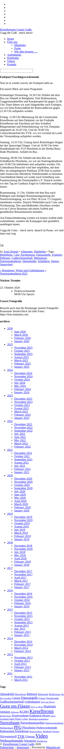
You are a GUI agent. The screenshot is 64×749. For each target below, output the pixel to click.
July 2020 (19, 491)
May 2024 (20, 385)
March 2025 (21, 360)
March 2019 (21, 532)
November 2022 (23, 427)
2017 (10, 568)
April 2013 (20, 663)
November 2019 (23, 520)
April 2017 (20, 577)
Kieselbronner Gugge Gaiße (18, 744)
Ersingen (57, 254)
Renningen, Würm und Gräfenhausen (22, 270)
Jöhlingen (15, 712)
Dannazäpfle (43, 254)
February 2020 (22, 507)
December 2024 (23, 373)
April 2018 (20, 558)
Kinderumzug (5, 716)
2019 (10, 513)
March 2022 (21, 443)
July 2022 (19, 433)
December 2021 (23, 453)
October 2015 (22, 619)
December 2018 (23, 545)
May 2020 (20, 497)
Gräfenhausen (32, 701)
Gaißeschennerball (22, 257)
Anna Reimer (10, 251)
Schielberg (44, 261)
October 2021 (22, 456)
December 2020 (23, 478)
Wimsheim (30, 740)
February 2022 (22, 446)
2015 (10, 609)
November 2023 (23, 401)
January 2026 (21, 341)
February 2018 (22, 561)
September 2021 (23, 459)
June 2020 (20, 494)
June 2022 (20, 437)
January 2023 (21, 417)
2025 (10, 344)
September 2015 (23, 622)
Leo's (52, 715)
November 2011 (23, 676)
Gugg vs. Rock (37, 707)
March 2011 (21, 679)
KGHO (24, 712)
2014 (10, 638)
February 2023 (22, 414)
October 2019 (22, 523)
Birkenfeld (43, 694)
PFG (18, 727)
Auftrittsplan (14, 54)
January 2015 (21, 635)
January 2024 (21, 392)
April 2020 (20, 500)
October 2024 (22, 379)
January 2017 (21, 587)
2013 (10, 654)
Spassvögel (6, 264)
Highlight (50, 706)
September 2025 (23, 354)
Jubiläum (5, 711)
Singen (55, 261)
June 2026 (20, 331)
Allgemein (27, 251)
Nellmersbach (6, 727)
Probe (17, 48)
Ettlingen (5, 257)
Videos (11, 61)
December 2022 (23, 424)
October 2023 (22, 405)
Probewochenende (46, 727)
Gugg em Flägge (15, 706)
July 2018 (19, 552)
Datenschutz (7, 747)
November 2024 (23, 376)
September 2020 (23, 488)
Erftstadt (42, 698)
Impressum (23, 747)
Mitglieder (20, 45)
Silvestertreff (8, 736)
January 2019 (21, 539)
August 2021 (21, 462)
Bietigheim (6, 254)
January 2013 (21, 670)
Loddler (25, 719)
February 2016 (22, 603)
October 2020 (22, 484)
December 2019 (23, 516)
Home (10, 38)
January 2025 (21, 366)
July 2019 (19, 529)
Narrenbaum (10, 722)
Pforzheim (29, 727)
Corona (16, 697)
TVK (21, 736)
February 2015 (22, 631)
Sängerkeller (29, 261)
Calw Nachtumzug (24, 254)
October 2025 (22, 350)
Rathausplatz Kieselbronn (14, 731)
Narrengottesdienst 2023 (23, 272)
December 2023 (23, 398)
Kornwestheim (20, 715)
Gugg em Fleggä (48, 702)
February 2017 (22, 584)
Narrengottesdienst (10, 261)
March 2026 (21, 334)
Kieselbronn (42, 711)
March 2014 (21, 647)
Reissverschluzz (36, 731)
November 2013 (23, 657)
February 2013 (22, 667)
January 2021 (21, 472)
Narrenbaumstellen (32, 723)
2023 (10, 395)
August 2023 (21, 408)
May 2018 (20, 555)
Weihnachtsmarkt (11, 740)
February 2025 (22, 363)
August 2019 (21, 526)
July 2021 (19, 465)
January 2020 (21, 510)
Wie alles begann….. (26, 51)
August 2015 (21, 625)
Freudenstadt (52, 698)
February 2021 (22, 469)
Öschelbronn (42, 741)
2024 (10, 369)
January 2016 (21, 606)
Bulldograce (55, 694)
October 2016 (22, 600)
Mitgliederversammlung (39, 719)
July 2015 (19, 628)
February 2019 (22, 536)
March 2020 (21, 504)
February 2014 (22, 651)
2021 (10, 449)
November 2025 (23, 347)
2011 (10, 673)
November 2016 (23, 596)
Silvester (55, 731)
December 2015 (23, 612)
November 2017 (23, 574)
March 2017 (21, 580)
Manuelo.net (53, 747)
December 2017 (23, 571)
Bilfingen (32, 694)
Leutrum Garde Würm (10, 719)
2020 (10, 475)
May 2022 (20, 440)
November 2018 (23, 548)
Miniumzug (40, 257)
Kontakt (11, 64)
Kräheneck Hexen (39, 715)
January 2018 (21, 564)
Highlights (13, 57)
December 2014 (23, 641)
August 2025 (21, 357)
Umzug (30, 736)
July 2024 (19, 382)
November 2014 (23, 644)
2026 (10, 328)
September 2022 (23, 430)
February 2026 (22, 338)
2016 (10, 590)
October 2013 (22, 660)
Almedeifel (7, 694)
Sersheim (47, 731)
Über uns (12, 41)
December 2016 (23, 593)
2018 (10, 542)
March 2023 (21, 411)
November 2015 (23, 615)
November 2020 (23, 481)
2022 (10, 421)
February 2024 (22, 389)
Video (41, 736)
